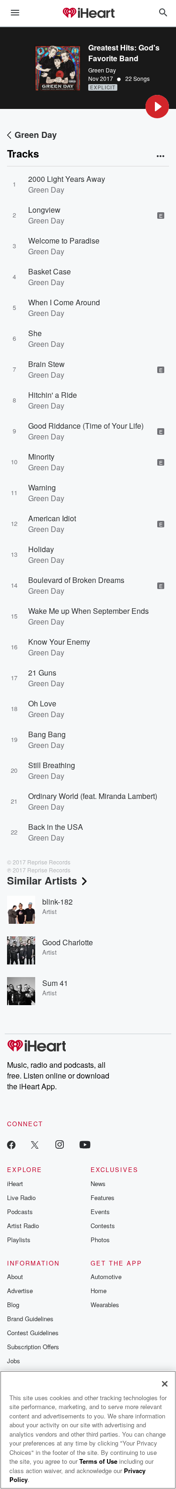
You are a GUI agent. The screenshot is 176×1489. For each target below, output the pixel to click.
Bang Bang (47, 734)
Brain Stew (46, 364)
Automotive (106, 1276)
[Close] (164, 1384)
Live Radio (21, 1197)
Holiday (41, 549)
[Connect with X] (34, 1144)
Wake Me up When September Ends (88, 610)
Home (99, 1290)
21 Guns (42, 672)
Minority (41, 456)
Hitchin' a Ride (52, 394)
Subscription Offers (33, 1346)
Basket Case (49, 271)
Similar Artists (42, 880)
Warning (42, 487)
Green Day (102, 70)
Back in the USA (55, 826)
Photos (100, 1239)
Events (100, 1211)
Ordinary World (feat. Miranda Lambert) (92, 796)
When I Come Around (64, 302)
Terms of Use (98, 1461)
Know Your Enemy (59, 641)
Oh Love (42, 703)
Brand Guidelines (30, 1318)
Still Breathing (51, 765)
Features (103, 1197)
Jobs (13, 1360)
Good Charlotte (67, 942)
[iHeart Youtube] (85, 1144)
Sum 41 (55, 983)
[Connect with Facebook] (11, 1144)
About (15, 1276)
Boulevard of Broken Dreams (76, 580)
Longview (44, 209)
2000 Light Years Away (66, 178)
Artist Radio (23, 1225)
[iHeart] (88, 13)
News (98, 1183)
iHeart (15, 1183)
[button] (157, 106)
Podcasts (20, 1211)
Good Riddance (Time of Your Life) (86, 425)
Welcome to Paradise (63, 240)
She (35, 333)
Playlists (19, 1239)
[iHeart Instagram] (59, 1144)
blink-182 (57, 901)
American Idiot (52, 518)
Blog (13, 1304)
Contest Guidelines (33, 1332)
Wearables (105, 1304)
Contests (103, 1225)
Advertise (20, 1290)
